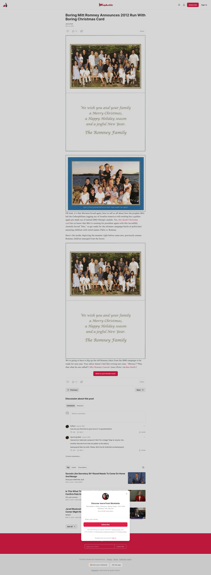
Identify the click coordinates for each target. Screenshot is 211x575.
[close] (126, 494)
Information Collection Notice (105, 532)
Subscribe (105, 524)
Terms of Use (116, 530)
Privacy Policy (122, 532)
